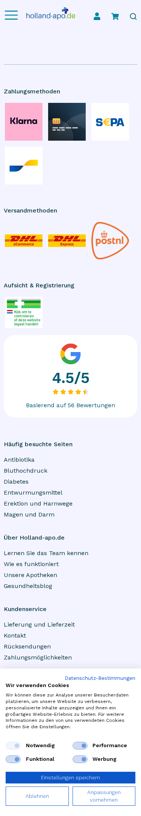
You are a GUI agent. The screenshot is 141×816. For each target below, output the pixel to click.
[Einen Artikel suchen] (133, 16)
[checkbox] (13, 745)
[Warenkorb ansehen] (115, 16)
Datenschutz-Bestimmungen (100, 678)
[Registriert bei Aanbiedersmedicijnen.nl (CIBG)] (23, 312)
